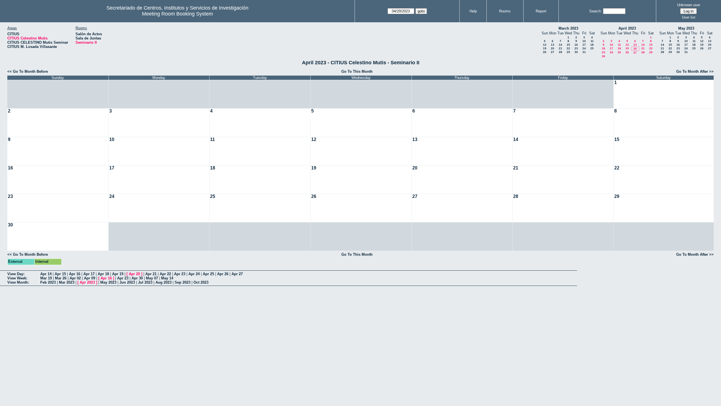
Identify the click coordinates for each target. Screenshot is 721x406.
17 (584, 44)
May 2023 (686, 28)
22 (568, 48)
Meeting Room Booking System (177, 14)
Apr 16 (74, 274)
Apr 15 (60, 274)
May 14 (167, 278)
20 (552, 48)
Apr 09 (89, 278)
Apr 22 (165, 274)
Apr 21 (151, 274)
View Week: (17, 278)
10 (584, 41)
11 (592, 41)
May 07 (152, 278)
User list (688, 17)
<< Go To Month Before (27, 71)
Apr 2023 (87, 282)
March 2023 (568, 28)
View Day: (16, 274)
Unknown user (688, 5)
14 (560, 44)
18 (592, 44)
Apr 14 (46, 274)
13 (552, 44)
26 (544, 52)
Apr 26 (222, 274)
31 (584, 52)
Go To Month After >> (695, 71)
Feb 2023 (48, 282)
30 (576, 52)
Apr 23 (179, 274)
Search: (595, 11)
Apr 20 (134, 274)
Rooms (505, 11)
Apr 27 (237, 274)
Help (473, 11)
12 (544, 44)
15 (568, 44)
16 (576, 44)
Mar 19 (46, 278)
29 (568, 52)
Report (541, 11)
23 (576, 48)
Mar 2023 (66, 282)
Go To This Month (357, 71)
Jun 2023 (127, 282)
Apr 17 (89, 274)
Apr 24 (194, 274)
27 (552, 52)
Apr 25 (208, 274)
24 (584, 48)
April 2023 (627, 28)
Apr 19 (117, 274)
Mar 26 (60, 278)
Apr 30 (137, 278)
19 (544, 48)
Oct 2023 (200, 282)
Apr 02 (75, 278)
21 (560, 48)
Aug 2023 (163, 282)
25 (592, 48)
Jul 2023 (145, 282)
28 (560, 52)
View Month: (18, 282)
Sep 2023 (182, 282)
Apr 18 (103, 274)
